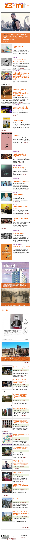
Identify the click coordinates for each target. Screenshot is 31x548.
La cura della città (23, 489)
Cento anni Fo (18, 194)
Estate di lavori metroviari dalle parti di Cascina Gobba (20, 499)
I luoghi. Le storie (23, 370)
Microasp (23, 537)
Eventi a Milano (23, 410)
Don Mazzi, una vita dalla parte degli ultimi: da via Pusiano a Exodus (20, 381)
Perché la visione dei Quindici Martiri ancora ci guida (21, 367)
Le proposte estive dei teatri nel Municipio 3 (20, 107)
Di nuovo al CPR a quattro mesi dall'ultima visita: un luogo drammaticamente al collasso (20, 395)
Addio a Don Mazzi (18, 472)
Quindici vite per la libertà (20, 408)
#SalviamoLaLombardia (11, 359)
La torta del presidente (21, 181)
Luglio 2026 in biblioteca (18, 47)
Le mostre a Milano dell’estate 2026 (20, 60)
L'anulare (16, 135)
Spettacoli (22, 466)
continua (6, 41)
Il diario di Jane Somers (21, 247)
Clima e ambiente (23, 516)
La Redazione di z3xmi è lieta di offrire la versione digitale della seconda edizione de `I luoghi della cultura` (14, 285)
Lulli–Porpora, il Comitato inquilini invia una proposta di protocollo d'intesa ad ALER (21, 421)
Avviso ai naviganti (19, 168)
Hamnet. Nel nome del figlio (21, 219)
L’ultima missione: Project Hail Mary (19, 155)
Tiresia (5, 310)
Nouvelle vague (18, 233)
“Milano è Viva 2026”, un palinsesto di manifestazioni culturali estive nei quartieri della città (21, 76)
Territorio (22, 451)
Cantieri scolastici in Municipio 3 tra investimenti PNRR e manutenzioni (20, 486)
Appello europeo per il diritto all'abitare (21, 435)
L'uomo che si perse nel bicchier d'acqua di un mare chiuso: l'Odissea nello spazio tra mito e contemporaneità (15, 37)
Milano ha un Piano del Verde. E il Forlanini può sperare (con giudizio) (21, 513)
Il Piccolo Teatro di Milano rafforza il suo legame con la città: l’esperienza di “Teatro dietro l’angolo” (21, 92)
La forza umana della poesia (20, 207)
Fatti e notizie (22, 384)
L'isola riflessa (18, 120)
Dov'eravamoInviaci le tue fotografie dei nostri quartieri (14, 304)
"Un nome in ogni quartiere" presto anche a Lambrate (20, 448)
